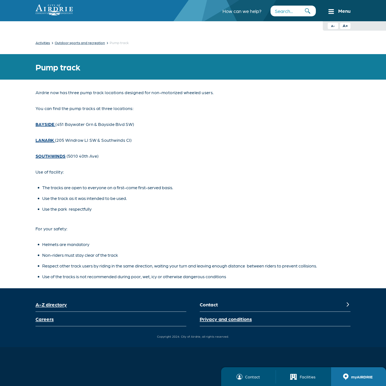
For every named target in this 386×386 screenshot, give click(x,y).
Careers (45, 319)
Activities (43, 42)
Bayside (45, 124)
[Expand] (347, 304)
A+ (345, 25)
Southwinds (50, 156)
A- (333, 26)
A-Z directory (51, 304)
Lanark (45, 140)
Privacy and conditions (226, 319)
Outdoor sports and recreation (80, 42)
